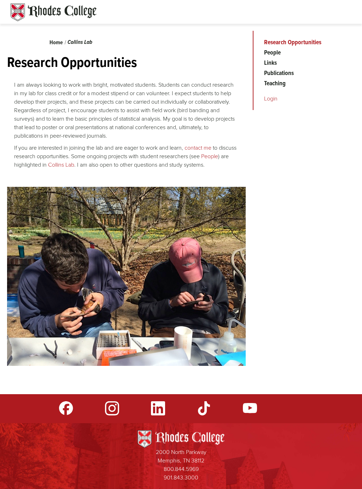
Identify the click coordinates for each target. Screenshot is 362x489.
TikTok (204, 408)
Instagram (112, 408)
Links (270, 62)
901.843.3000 (181, 477)
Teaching (275, 83)
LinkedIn (158, 408)
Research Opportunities (292, 42)
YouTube (250, 408)
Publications (279, 72)
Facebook (66, 408)
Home (56, 42)
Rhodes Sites (54, 12)
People (209, 156)
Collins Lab (80, 42)
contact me (198, 148)
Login (271, 98)
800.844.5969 (181, 469)
